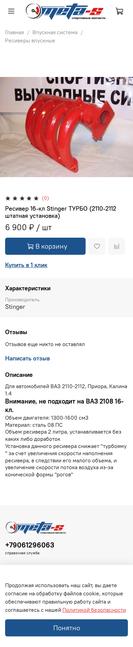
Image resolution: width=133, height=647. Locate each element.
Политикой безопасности (94, 609)
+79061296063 (29, 545)
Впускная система (54, 32)
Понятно (66, 627)
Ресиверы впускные (30, 40)
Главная (14, 32)
